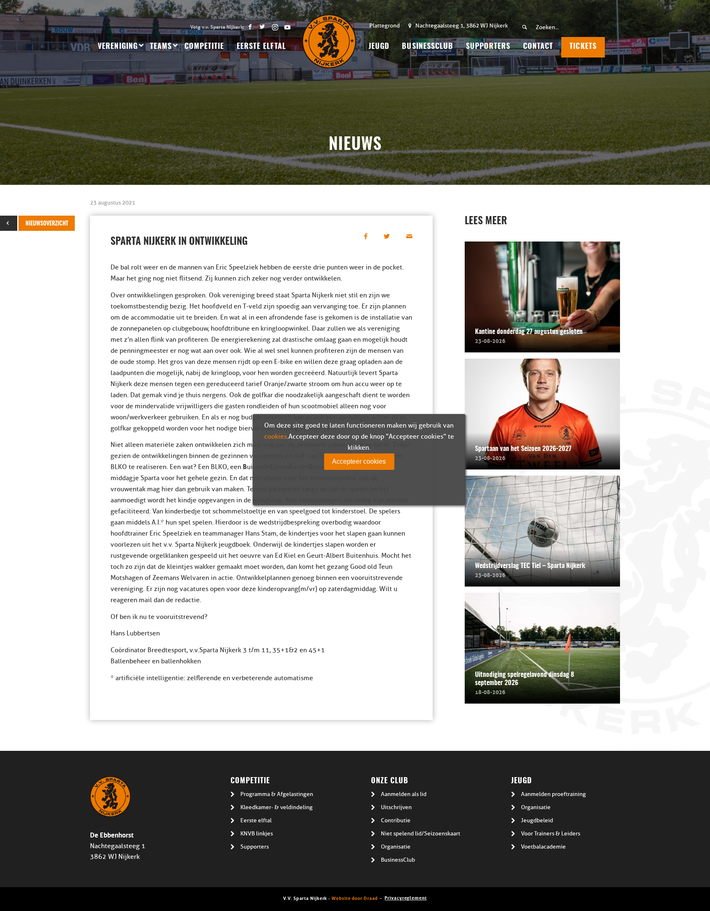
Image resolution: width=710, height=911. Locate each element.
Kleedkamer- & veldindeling (276, 807)
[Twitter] (262, 27)
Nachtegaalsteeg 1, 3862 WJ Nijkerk (461, 25)
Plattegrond (384, 25)
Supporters (254, 846)
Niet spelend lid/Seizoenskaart (420, 833)
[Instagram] (275, 27)
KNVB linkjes (256, 833)
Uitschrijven (396, 807)
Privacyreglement (405, 897)
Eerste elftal (256, 820)
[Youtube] (287, 27)
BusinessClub (398, 859)
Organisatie (395, 846)
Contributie (395, 820)
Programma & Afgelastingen (276, 794)
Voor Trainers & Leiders (550, 833)
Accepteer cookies (359, 461)
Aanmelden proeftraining (553, 794)
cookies (275, 436)
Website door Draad (355, 897)
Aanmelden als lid (403, 794)
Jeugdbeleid (537, 820)
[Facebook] (250, 27)
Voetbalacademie (543, 846)
